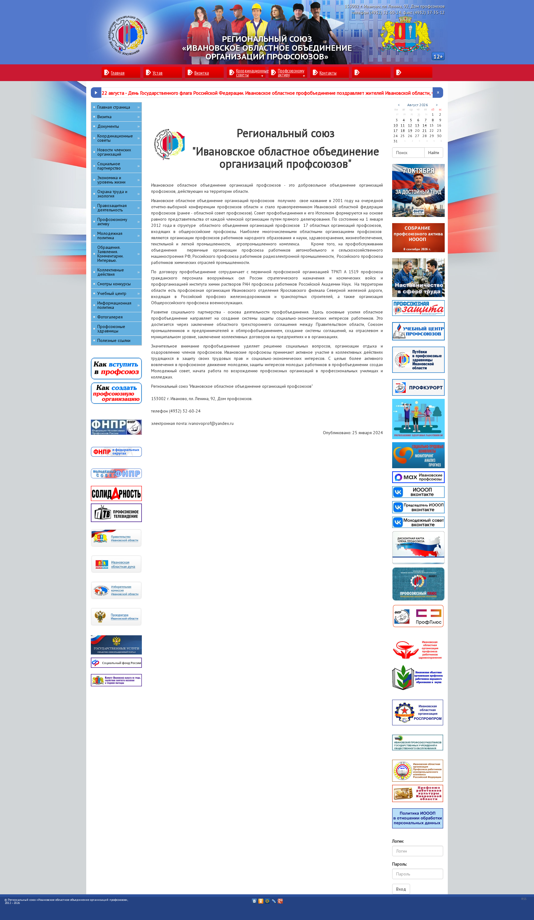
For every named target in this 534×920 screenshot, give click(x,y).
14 (424, 125)
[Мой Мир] (267, 899)
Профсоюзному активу (118, 222)
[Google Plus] (280, 899)
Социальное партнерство (118, 166)
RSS (523, 899)
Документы (118, 126)
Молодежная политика (118, 235)
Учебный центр (118, 293)
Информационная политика (118, 305)
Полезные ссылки (113, 340)
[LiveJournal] (274, 899)
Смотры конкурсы (114, 284)
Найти (433, 152)
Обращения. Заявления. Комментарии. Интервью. (118, 253)
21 (424, 130)
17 (395, 130)
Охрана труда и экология (118, 194)
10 (395, 125)
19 (410, 130)
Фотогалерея (110, 317)
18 (402, 130)
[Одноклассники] (261, 899)
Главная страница (118, 107)
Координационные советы (118, 138)
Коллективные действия (118, 272)
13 (417, 125)
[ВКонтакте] (254, 899)
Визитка (118, 116)
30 (418, 114)
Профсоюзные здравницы (111, 329)
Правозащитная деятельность (118, 208)
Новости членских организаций (114, 152)
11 (402, 125)
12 (410, 125)
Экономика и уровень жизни (118, 180)
